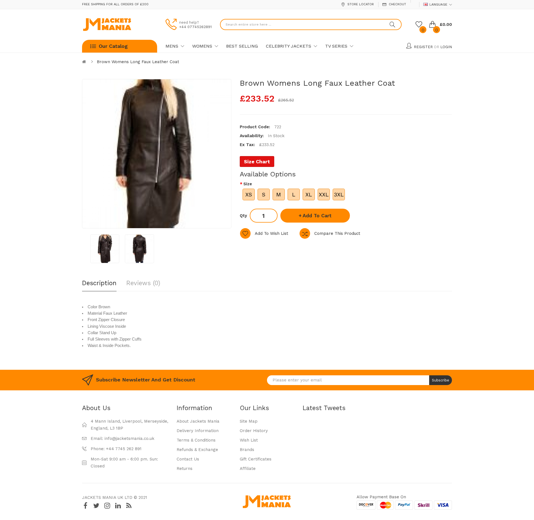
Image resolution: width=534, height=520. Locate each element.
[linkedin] (118, 505)
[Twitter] (96, 505)
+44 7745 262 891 (124, 448)
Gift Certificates (255, 459)
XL (308, 194)
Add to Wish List (271, 233)
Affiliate (248, 468)
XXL (324, 194)
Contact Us (188, 459)
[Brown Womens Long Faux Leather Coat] (104, 248)
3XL (339, 194)
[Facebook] (85, 505)
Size (247, 183)
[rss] (128, 505)
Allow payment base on (381, 496)
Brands (247, 449)
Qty (243, 215)
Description (99, 283)
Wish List (249, 440)
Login (446, 47)
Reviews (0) (143, 283)
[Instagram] (107, 505)
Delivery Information (198, 430)
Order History (254, 430)
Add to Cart (317, 215)
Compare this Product (337, 233)
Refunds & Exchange (197, 449)
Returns (184, 468)
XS (248, 194)
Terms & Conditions (196, 440)
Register (423, 47)
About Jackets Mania (198, 421)
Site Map (249, 421)
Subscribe (440, 380)
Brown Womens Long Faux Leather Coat (138, 61)
